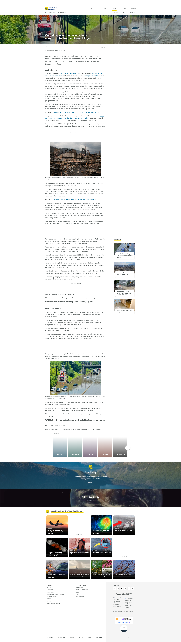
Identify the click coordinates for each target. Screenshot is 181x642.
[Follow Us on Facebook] (114, 588)
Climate (54, 12)
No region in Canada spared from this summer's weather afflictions (74, 200)
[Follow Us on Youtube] (122, 588)
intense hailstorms (56, 76)
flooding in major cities (91, 76)
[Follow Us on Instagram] (118, 588)
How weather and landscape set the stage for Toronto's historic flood (75, 112)
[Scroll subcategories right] (127, 447)
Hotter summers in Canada (70, 74)
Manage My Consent (52, 596)
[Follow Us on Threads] (129, 588)
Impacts (59, 12)
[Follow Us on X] (132, 588)
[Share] (46, 47)
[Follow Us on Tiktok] (125, 588)
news (49, 12)
